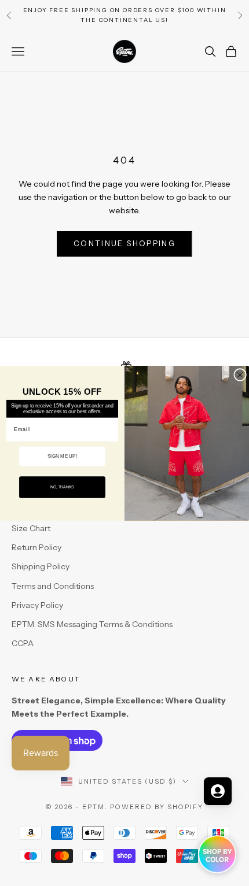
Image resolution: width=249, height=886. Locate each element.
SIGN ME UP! (62, 455)
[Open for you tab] (218, 791)
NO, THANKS (62, 487)
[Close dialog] (240, 374)
